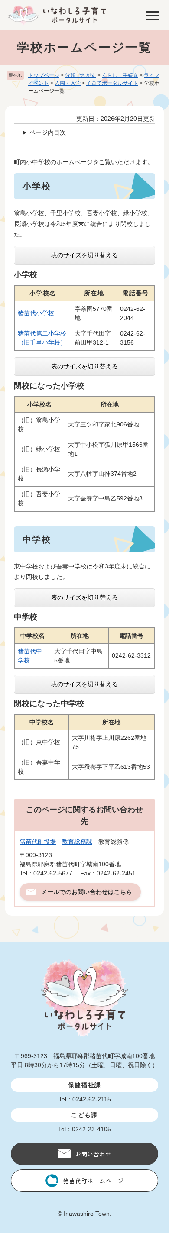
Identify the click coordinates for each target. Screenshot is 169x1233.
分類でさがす (80, 75)
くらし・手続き (120, 75)
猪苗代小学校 (36, 313)
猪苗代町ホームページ (93, 1180)
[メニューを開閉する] (152, 15)
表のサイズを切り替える (84, 255)
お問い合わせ (93, 1153)
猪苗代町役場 (38, 841)
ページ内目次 (47, 132)
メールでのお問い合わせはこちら (86, 891)
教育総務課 (77, 841)
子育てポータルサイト (112, 83)
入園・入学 (68, 83)
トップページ (43, 75)
